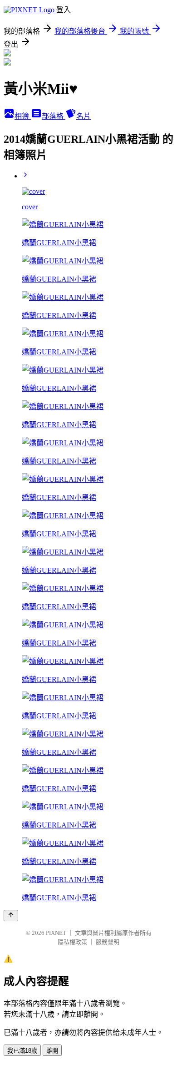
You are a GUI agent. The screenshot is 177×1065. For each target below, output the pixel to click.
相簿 (23, 116)
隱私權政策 (72, 942)
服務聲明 (107, 942)
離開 (52, 1050)
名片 (83, 116)
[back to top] (11, 915)
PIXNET (56, 932)
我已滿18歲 (22, 1050)
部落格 (53, 116)
